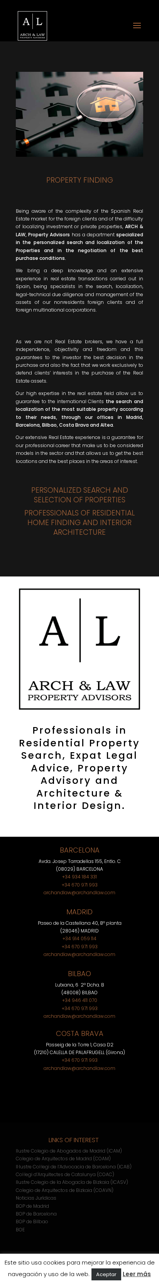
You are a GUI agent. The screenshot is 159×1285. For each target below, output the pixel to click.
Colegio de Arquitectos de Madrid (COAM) (63, 1158)
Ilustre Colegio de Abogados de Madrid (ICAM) (69, 1151)
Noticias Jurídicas (36, 1198)
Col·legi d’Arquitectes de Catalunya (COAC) (65, 1174)
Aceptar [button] (106, 1274)
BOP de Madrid (32, 1206)
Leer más (137, 1274)
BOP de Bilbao (32, 1221)
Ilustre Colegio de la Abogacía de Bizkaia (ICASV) (72, 1182)
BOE (20, 1229)
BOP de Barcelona (36, 1213)
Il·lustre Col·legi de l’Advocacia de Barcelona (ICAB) (74, 1166)
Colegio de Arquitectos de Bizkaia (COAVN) (64, 1190)
